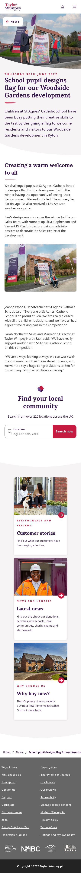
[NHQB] (50, 849)
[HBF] (70, 849)
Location (19, 429)
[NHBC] (30, 849)
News (15, 21)
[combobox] (40, 431)
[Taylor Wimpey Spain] (10, 849)
